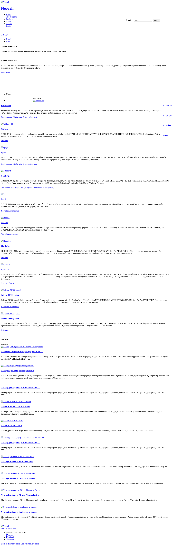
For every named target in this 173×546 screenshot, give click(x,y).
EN (6, 35)
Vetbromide (6, 106)
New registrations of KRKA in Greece (17, 461)
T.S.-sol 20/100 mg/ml (10, 295)
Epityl (3, 152)
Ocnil (3, 199)
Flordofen (5, 246)
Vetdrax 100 (6, 129)
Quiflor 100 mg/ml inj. (10, 318)
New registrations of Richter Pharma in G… (20, 495)
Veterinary (10, 100)
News (8, 21)
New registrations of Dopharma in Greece (19, 512)
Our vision (166, 125)
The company (11, 17)
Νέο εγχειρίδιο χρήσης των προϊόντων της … (20, 387)
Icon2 (8, 39)
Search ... (129, 20)
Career (165, 135)
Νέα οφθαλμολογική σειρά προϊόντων (17, 371)
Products (9, 19)
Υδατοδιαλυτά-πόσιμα (10, 211)
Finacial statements (8, 528)
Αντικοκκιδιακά (7, 283)
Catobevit (5, 176)
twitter (10, 535)
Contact (9, 24)
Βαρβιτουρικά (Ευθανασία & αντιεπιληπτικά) (19, 117)
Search (156, 20)
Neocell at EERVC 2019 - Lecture (15, 406)
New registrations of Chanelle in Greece (18, 478)
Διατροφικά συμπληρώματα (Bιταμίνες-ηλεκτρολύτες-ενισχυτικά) (27, 187)
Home (8, 14)
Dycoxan (5, 269)
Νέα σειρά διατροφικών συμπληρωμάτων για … (22, 352)
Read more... (6, 72)
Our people (166, 115)
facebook (10, 537)
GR (2, 35)
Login (8, 26)
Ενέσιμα (4, 141)
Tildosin (4, 223)
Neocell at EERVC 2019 (11, 426)
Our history (167, 105)
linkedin (11, 540)
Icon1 (8, 41)
